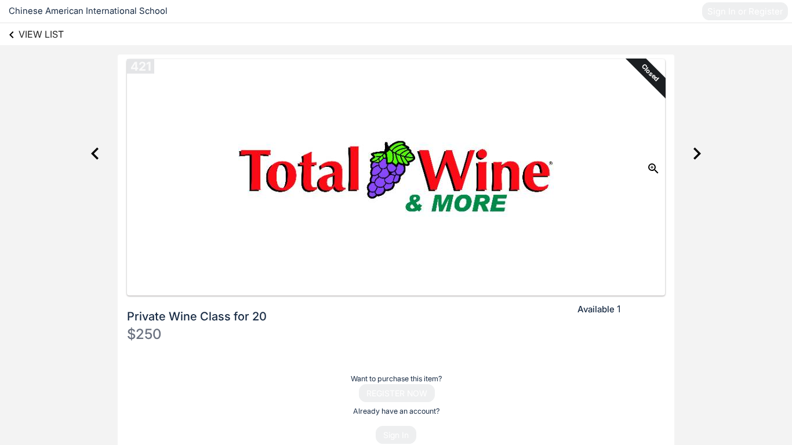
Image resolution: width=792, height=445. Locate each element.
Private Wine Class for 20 (197, 316)
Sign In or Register (745, 11)
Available (596, 309)
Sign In (396, 435)
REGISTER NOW (396, 393)
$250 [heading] (144, 334)
